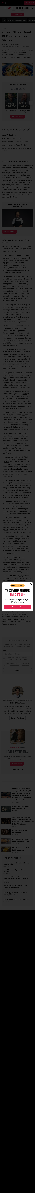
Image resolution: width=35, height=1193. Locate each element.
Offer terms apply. (17, 602)
